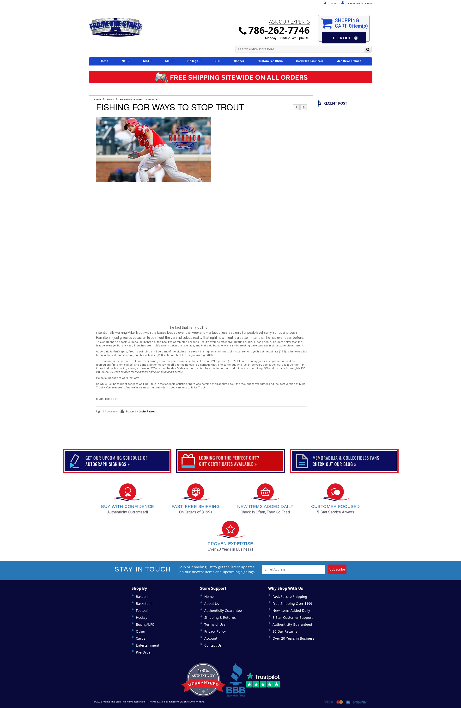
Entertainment (147, 645)
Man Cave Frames (348, 61)
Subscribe (337, 569)
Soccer (239, 61)
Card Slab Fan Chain (309, 61)
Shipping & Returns (220, 617)
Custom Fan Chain (270, 61)
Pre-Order (144, 652)
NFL (125, 61)
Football (142, 610)
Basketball (144, 603)
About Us (211, 603)
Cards (140, 638)
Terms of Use (214, 624)
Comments (110, 411)
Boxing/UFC (145, 624)
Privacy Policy (215, 631)
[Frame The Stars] (116, 27)
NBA (146, 61)
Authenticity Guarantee (223, 610)
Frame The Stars (112, 701)
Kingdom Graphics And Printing (186, 701)
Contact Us (213, 645)
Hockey (141, 617)
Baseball (143, 596)
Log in (332, 3)
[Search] (367, 50)
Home (104, 61)
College (193, 61)
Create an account (359, 3)
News (110, 99)
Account (210, 638)
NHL (217, 61)
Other (140, 631)
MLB (168, 61)
